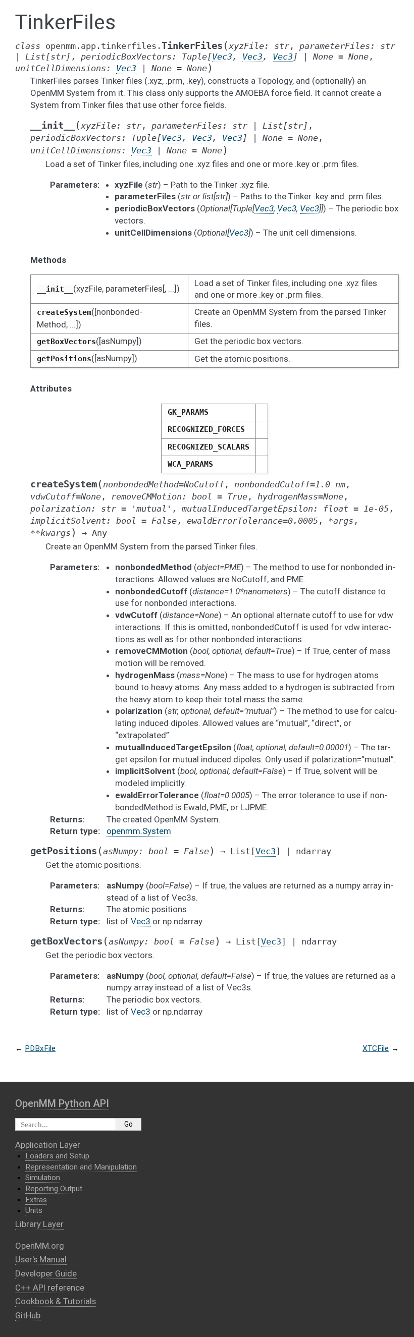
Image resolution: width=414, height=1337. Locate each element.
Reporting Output (53, 1188)
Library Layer (39, 1224)
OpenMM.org (39, 1246)
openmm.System (139, 831)
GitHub (27, 1315)
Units (33, 1210)
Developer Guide (46, 1273)
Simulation (42, 1177)
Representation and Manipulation (81, 1167)
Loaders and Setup (57, 1155)
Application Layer (47, 1145)
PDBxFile (40, 1048)
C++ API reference (49, 1288)
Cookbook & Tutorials (55, 1301)
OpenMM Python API (62, 1103)
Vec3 (140, 921)
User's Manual (41, 1259)
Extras (36, 1199)
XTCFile (376, 1048)
